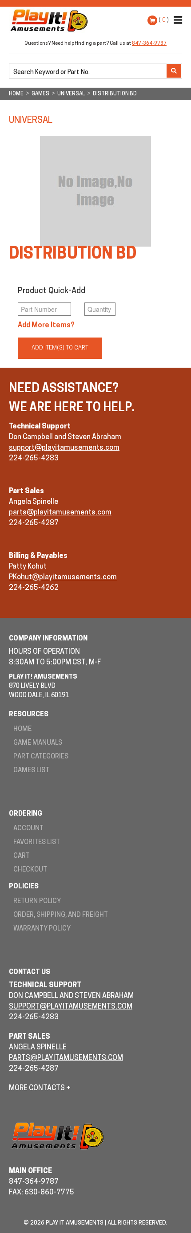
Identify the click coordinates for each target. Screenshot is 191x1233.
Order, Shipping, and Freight (60, 915)
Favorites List (36, 842)
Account (28, 828)
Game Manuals (37, 743)
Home (22, 729)
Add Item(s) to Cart (60, 348)
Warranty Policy (42, 929)
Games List (31, 770)
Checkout (30, 870)
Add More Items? (46, 325)
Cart (21, 856)
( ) (164, 20)
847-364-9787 (149, 43)
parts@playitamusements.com (60, 512)
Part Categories (40, 757)
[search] (89, 71)
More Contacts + (40, 1088)
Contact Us (29, 972)
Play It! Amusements (51, 20)
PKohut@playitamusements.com (63, 577)
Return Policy (37, 901)
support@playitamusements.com (64, 448)
